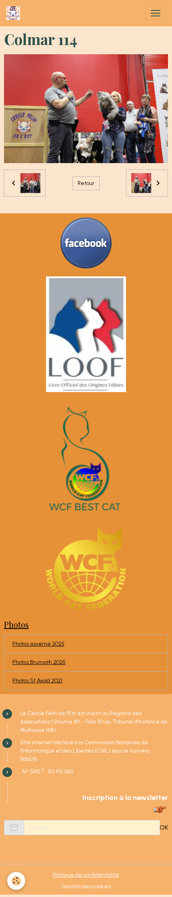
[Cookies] (16, 881)
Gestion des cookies (86, 886)
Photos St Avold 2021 (37, 680)
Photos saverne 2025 (38, 644)
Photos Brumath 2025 (39, 662)
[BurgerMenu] (156, 13)
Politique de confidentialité (86, 874)
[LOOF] (86, 334)
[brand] (14, 13)
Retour (86, 183)
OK (164, 827)
